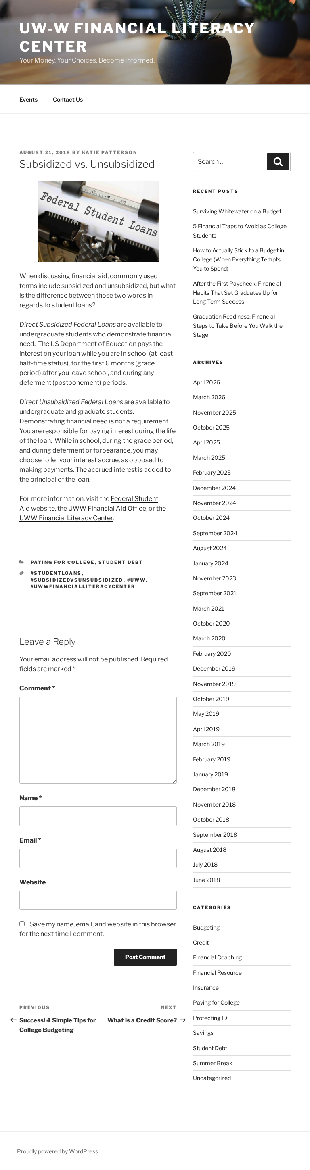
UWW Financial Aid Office (107, 508)
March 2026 (209, 397)
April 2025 (206, 442)
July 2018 (205, 864)
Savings (203, 1032)
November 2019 (214, 683)
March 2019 (209, 743)
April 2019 (206, 729)
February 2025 (212, 472)
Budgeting (206, 927)
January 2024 (210, 563)
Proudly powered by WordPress (57, 1151)
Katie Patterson (109, 152)
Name (30, 798)
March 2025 (209, 457)
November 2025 (214, 412)
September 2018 (215, 834)
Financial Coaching (217, 957)
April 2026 (206, 382)
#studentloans (56, 573)
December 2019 (214, 668)
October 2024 (211, 517)
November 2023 (214, 578)
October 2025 (211, 427)
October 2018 (211, 819)
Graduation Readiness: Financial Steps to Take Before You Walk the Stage (238, 325)
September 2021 (215, 593)
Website (32, 882)
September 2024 (215, 533)
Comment (37, 688)
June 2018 (206, 879)
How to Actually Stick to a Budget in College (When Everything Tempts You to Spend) (238, 259)
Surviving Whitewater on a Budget (237, 211)
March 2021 (208, 608)
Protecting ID (210, 1017)
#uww (136, 580)
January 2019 (210, 774)
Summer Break (212, 1062)
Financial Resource (217, 972)
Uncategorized (212, 1077)
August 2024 (210, 547)
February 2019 (211, 759)
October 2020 (211, 623)
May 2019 (206, 713)
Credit (201, 942)
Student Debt (121, 562)
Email (30, 840)
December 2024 (214, 487)
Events (28, 99)
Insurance (206, 987)
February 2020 (212, 653)
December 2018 (214, 789)
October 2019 (211, 698)
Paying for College (63, 562)
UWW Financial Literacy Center (66, 518)
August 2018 (209, 849)
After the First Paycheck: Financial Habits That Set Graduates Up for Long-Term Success (237, 292)
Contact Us (68, 99)
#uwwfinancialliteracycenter (83, 586)
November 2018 (214, 804)
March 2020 (209, 638)
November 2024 (214, 502)
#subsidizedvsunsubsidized (77, 580)
